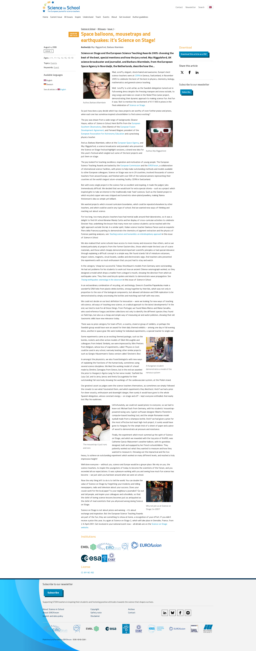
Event (56, 67)
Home (45, 17)
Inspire (78, 17)
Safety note (96, 612)
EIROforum (153, 165)
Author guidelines (140, 17)
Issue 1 (111, 28)
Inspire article (74, 34)
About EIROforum (51, 612)
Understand (88, 17)
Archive (131, 609)
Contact (179, 7)
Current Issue (56, 17)
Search (201, 7)
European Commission (130, 165)
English (49, 80)
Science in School (88, 28)
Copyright (95, 609)
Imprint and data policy (53, 616)
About (114, 17)
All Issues (68, 17)
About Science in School (53, 609)
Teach (98, 17)
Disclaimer (95, 616)
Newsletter (190, 7)
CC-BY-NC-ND (87, 572)
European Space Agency (128, 142)
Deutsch (49, 84)
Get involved (124, 17)
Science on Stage (137, 105)
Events (106, 17)
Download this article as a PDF (194, 54)
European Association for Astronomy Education (102, 133)
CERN (137, 75)
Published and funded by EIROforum (57, 639)
